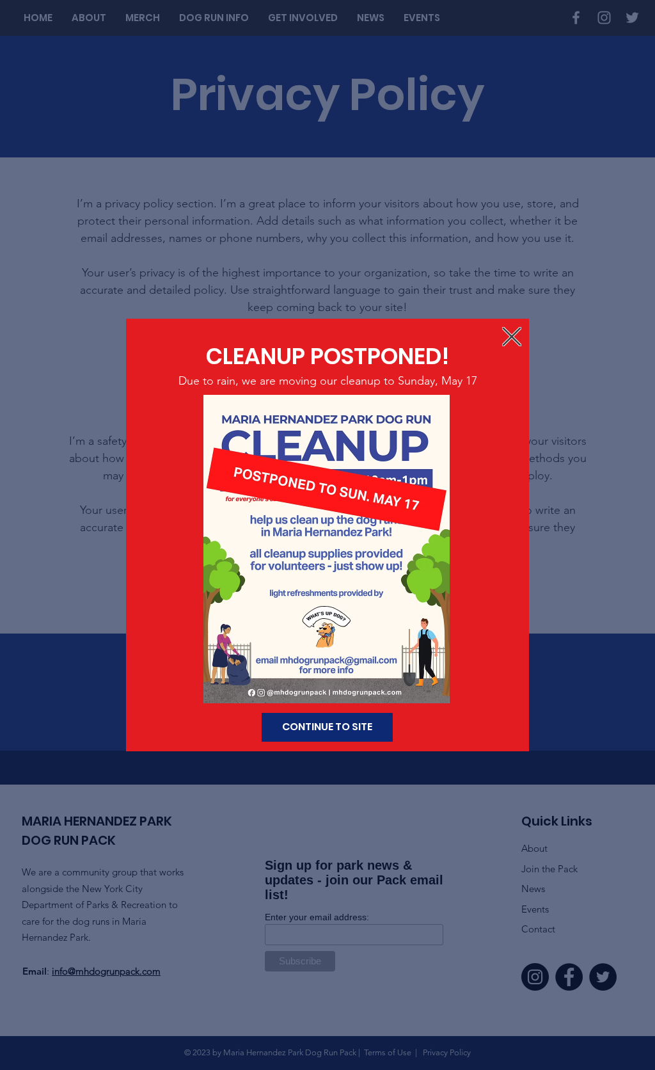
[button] (511, 336)
